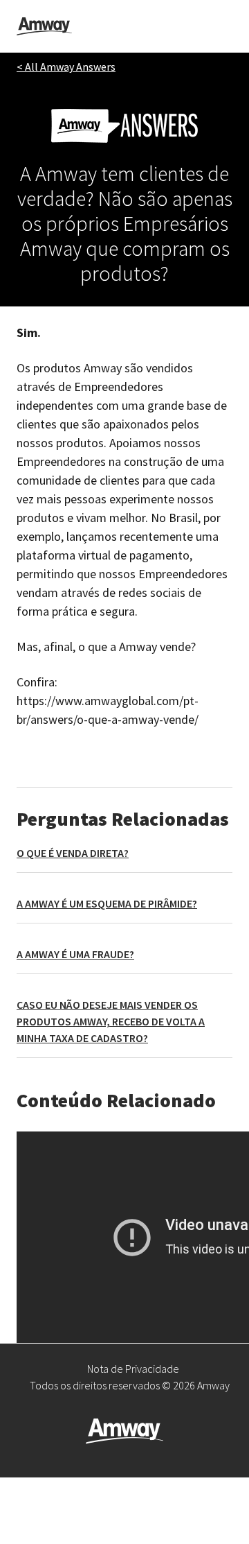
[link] (44, 26)
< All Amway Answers (66, 66)
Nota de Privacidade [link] (133, 1369)
